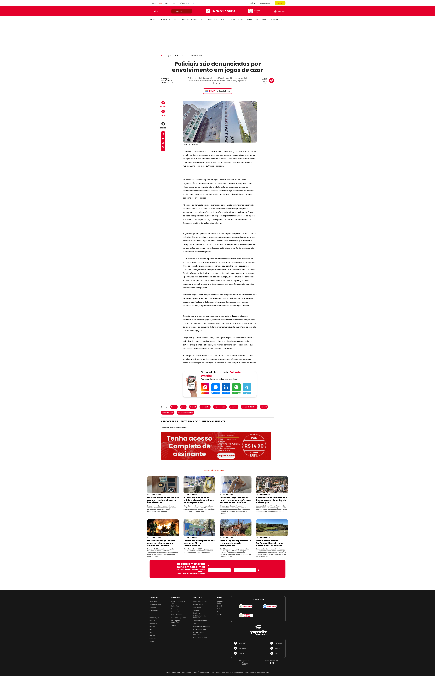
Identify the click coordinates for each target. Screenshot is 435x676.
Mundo (152, 630)
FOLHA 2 (222, 20)
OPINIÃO (264, 20)
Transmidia (175, 612)
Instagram (221, 609)
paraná (264, 407)
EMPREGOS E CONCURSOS (189, 20)
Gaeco (173, 407)
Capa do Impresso (200, 601)
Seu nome (211, 566)
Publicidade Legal (199, 630)
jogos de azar (220, 407)
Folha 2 (152, 621)
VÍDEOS (283, 20)
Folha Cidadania (177, 615)
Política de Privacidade (201, 627)
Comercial (197, 607)
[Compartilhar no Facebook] (163, 135)
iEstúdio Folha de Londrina (199, 617)
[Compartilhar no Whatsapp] (163, 147)
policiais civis (167, 413)
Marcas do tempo (200, 637)
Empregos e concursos (154, 611)
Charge (196, 610)
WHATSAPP (153, 20)
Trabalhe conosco (200, 621)
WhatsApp (153, 601)
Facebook (221, 612)
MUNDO (249, 20)
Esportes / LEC (154, 618)
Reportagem (176, 609)
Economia (153, 624)
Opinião (152, 635)
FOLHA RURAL (274, 20)
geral (183, 407)
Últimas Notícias (155, 604)
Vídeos (152, 641)
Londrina (233, 407)
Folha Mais (175, 606)
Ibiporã (193, 407)
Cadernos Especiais (178, 618)
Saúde (152, 615)
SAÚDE (202, 20)
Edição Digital (198, 604)
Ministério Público (249, 407)
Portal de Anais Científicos (198, 633)
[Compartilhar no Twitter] (163, 143)
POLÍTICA (241, 20)
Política (152, 627)
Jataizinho (205, 407)
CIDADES (175, 20)
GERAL (257, 20)
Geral (163, 56)
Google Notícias (220, 602)
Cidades (153, 607)
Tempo (196, 624)
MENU (156, 11)
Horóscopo (197, 613)
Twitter (219, 615)
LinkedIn (220, 606)
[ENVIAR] (258, 570)
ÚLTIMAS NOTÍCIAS (164, 20)
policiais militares (185, 413)
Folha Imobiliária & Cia (178, 602)
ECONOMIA (231, 20)
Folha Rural (153, 638)
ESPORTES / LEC (212, 20)
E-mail (236, 566)
